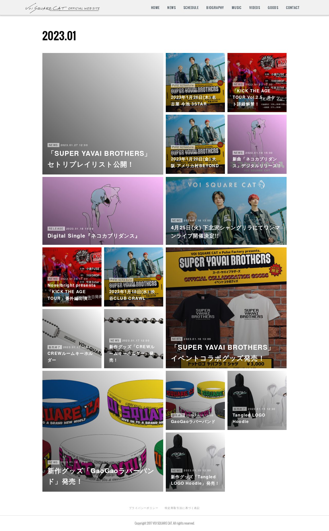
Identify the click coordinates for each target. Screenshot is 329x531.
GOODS (273, 7)
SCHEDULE (191, 7)
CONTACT (292, 7)
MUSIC (237, 7)
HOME (155, 7)
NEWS (171, 7)
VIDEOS (254, 7)
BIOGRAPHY (215, 7)
